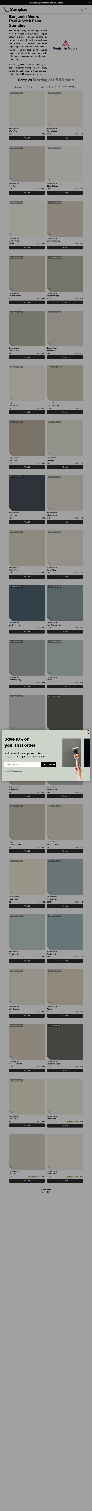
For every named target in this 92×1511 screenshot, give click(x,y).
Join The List (49, 764)
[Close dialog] (87, 732)
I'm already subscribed (13, 771)
